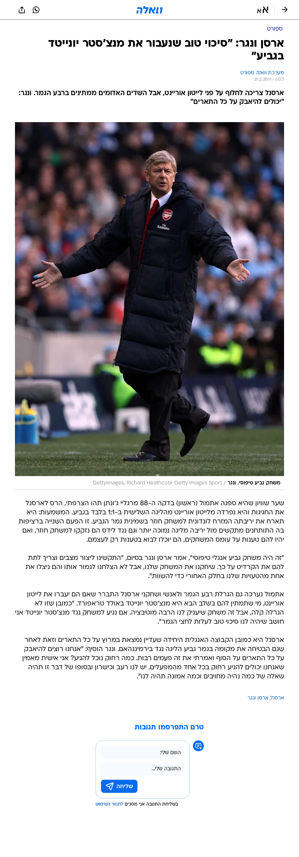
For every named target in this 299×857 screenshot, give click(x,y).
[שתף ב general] (22, 10)
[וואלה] (149, 9)
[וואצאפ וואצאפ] (36, 9)
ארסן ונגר (258, 698)
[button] (262, 10)
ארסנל (277, 698)
